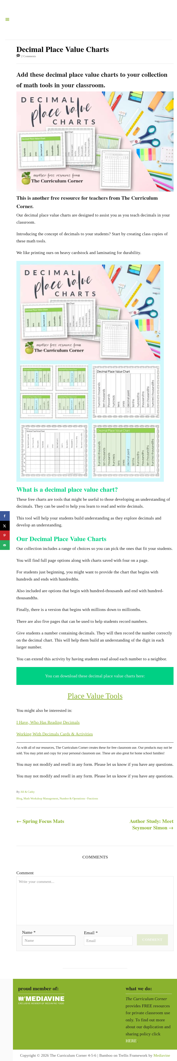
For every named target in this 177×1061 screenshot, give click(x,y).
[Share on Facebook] (5, 516)
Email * (91, 932)
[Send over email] (5, 545)
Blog (19, 798)
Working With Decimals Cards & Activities (54, 733)
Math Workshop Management (41, 798)
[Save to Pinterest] (5, 535)
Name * (29, 932)
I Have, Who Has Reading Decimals (48, 722)
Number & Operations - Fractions (79, 798)
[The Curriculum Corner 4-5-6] (87, 20)
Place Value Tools (95, 696)
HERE (131, 1040)
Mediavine (161, 1055)
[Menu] (7, 19)
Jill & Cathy (28, 791)
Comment (25, 872)
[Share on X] (5, 525)
